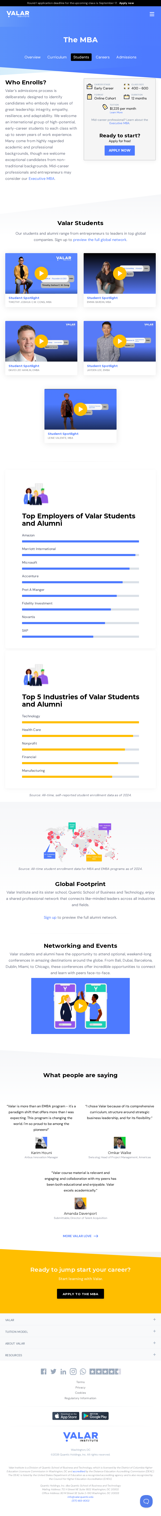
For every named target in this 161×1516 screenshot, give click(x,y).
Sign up (50, 917)
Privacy (80, 1387)
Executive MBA (42, 178)
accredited (79, 1471)
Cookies (80, 1393)
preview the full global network (99, 239)
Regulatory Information (80, 1398)
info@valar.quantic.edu (80, 1497)
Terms (80, 1382)
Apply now (120, 150)
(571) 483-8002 (81, 1500)
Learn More (116, 112)
